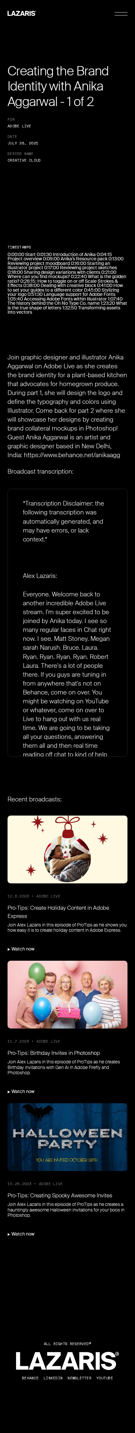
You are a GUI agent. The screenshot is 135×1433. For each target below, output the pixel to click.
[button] (121, 14)
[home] (22, 14)
